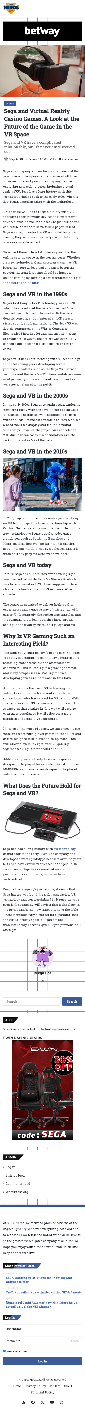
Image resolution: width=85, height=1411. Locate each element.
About (67, 1386)
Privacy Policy (35, 1386)
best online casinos (60, 1029)
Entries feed (15, 1175)
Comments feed (18, 1183)
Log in (10, 1167)
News (10, 103)
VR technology (65, 849)
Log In (42, 1361)
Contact (54, 1386)
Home (17, 1386)
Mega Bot (14, 159)
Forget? (75, 1340)
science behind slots (24, 283)
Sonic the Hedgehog (48, 538)
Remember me (16, 1351)
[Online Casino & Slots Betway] (42, 31)
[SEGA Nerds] (11, 9)
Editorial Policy (42, 1392)
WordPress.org (17, 1192)
